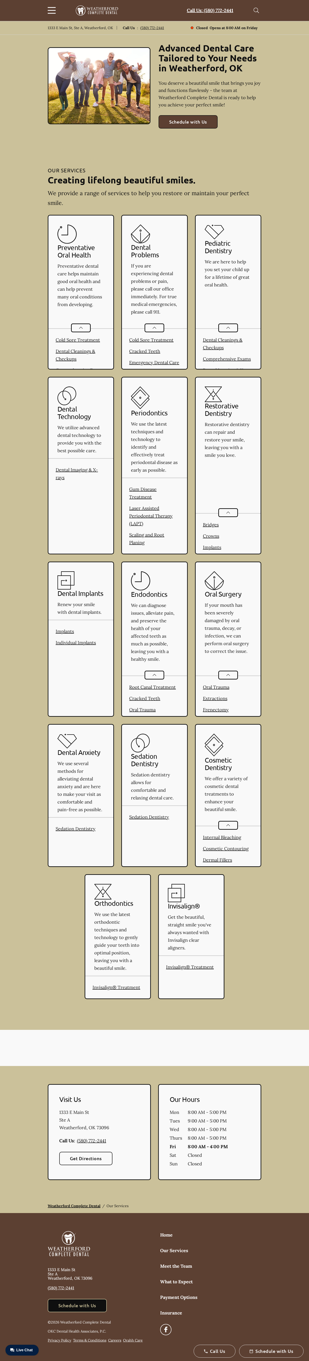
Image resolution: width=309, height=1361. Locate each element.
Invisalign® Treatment (116, 987)
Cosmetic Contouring (226, 848)
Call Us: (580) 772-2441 (210, 10)
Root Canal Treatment (152, 687)
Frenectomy (216, 709)
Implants (212, 547)
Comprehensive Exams (227, 359)
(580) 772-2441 (152, 28)
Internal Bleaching (222, 837)
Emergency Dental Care (154, 362)
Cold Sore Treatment (78, 340)
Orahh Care (133, 1340)
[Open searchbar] (256, 10)
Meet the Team (176, 1266)
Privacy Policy (59, 1340)
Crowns (211, 536)
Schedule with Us (188, 122)
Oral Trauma (142, 709)
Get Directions (86, 1158)
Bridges (211, 524)
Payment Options (178, 1297)
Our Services (174, 1250)
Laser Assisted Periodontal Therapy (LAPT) (151, 515)
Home (166, 1235)
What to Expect (176, 1281)
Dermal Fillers (217, 860)
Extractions (215, 698)
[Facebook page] (165, 1329)
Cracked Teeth (144, 351)
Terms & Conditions (89, 1340)
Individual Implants (76, 642)
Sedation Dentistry (75, 829)
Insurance (171, 1313)
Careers (114, 1340)
